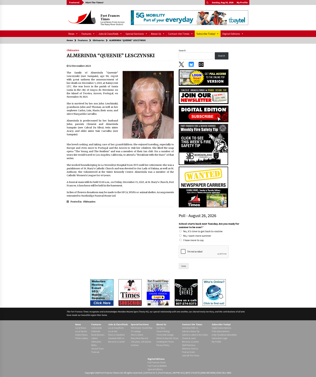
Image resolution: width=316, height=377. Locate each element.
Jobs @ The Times (190, 355)
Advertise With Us (116, 338)
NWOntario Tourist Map (142, 327)
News (71, 33)
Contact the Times (178, 33)
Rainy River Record (139, 338)
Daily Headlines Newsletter (224, 334)
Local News (80, 327)
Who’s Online (137, 334)
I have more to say (193, 240)
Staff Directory (188, 345)
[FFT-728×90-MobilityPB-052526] (189, 17)
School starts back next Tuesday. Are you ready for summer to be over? (209, 225)
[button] (208, 2)
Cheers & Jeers (189, 338)
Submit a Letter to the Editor (195, 334)
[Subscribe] (130, 292)
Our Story (160, 327)
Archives (135, 345)
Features (86, 33)
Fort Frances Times (110, 17)
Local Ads (112, 331)
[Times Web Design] (102, 292)
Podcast (95, 352)
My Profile (242, 2)
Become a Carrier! (116, 341)
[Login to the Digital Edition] (158, 292)
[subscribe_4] (203, 95)
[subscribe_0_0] (203, 77)
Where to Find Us (190, 348)
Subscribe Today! (206, 33)
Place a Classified (116, 334)
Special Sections (135, 33)
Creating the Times (165, 341)
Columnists (96, 327)
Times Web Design (165, 334)
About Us (156, 33)
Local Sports (81, 331)
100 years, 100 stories (141, 341)
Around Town (97, 348)
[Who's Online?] (214, 292)
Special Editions (155, 369)
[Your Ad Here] (186, 292)
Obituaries (73, 50)
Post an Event (188, 352)
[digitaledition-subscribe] (203, 113)
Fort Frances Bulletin (157, 365)
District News (81, 334)
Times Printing (163, 331)
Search (182, 50)
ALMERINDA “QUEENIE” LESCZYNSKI (111, 56)
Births (94, 345)
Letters (94, 338)
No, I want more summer (197, 235)
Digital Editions (231, 33)
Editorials (95, 331)
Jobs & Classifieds (108, 33)
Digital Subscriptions (221, 327)
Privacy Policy (162, 345)
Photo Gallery (81, 338)
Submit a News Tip (190, 331)
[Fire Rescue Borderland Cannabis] (203, 144)
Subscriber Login (219, 338)
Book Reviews (97, 334)
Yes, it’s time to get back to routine (203, 231)
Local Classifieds (116, 327)
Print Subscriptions (220, 331)
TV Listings (136, 331)
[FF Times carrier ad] (203, 186)
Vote (183, 266)
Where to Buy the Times (167, 338)
